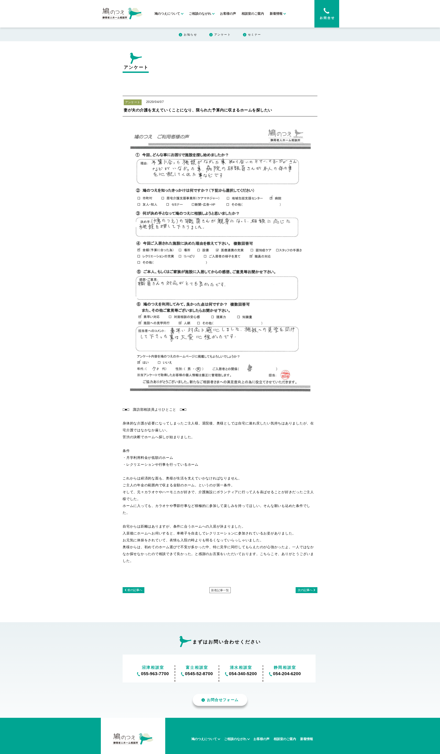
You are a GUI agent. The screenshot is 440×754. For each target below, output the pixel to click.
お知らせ (190, 34)
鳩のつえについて (167, 13)
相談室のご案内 (253, 13)
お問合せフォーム (223, 700)
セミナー (254, 34)
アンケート (222, 34)
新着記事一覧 (220, 590)
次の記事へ (305, 590)
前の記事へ (134, 590)
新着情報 (276, 13)
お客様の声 (228, 13)
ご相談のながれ (200, 13)
